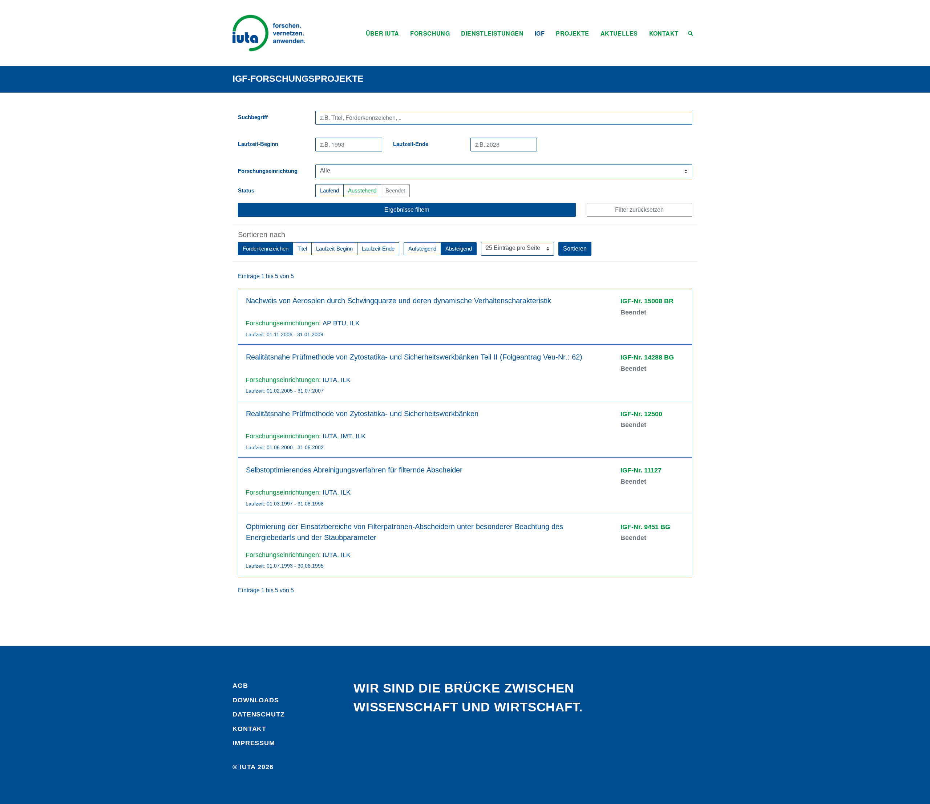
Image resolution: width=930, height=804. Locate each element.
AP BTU (334, 323)
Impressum (253, 743)
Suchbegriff (253, 117)
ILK (355, 323)
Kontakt (249, 728)
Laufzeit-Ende (410, 144)
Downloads (255, 700)
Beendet (395, 191)
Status (246, 191)
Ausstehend (362, 191)
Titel (302, 249)
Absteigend (458, 249)
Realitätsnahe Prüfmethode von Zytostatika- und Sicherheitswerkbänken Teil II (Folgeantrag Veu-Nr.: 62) (414, 357)
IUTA (330, 379)
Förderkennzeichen (265, 249)
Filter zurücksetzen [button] (639, 210)
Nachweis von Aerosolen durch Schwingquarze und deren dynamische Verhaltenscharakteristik (398, 301)
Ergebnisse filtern (406, 210)
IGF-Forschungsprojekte (298, 78)
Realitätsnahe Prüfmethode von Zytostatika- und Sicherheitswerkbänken (362, 414)
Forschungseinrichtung (268, 171)
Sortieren (575, 248)
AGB (240, 685)
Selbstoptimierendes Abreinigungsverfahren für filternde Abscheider (354, 470)
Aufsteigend (422, 249)
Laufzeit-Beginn (258, 144)
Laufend (329, 191)
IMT (346, 436)
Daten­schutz (258, 714)
